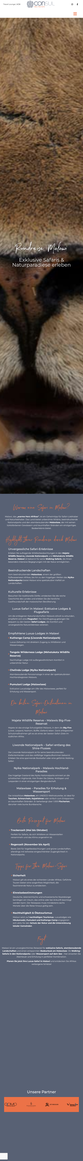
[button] (75, 14)
